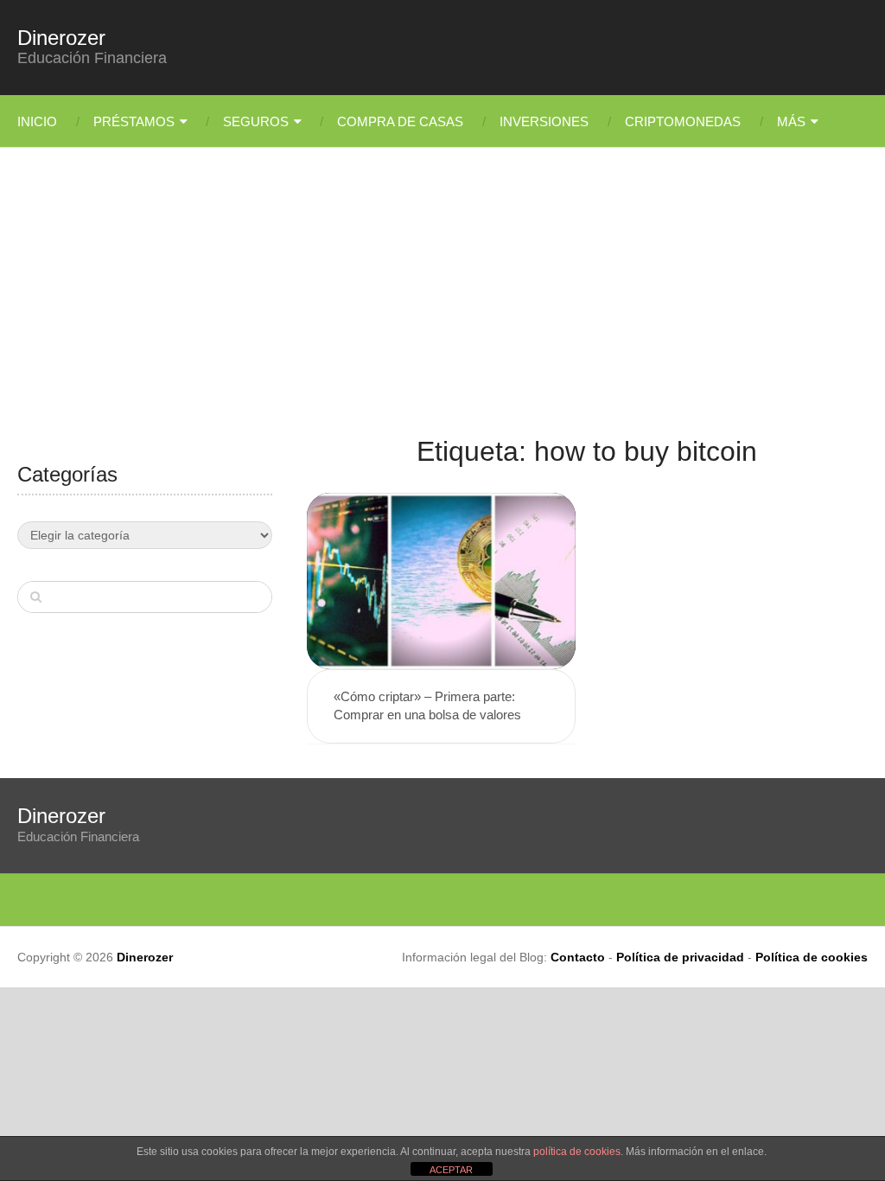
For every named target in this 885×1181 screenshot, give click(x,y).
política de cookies (577, 1152)
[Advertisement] (443, 303)
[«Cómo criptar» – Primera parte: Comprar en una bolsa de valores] (441, 581)
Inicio (37, 121)
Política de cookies (811, 957)
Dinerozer (61, 38)
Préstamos (134, 121)
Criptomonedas (683, 121)
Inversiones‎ (544, 121)
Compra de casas (400, 121)
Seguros (256, 121)
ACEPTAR (451, 1170)
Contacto (578, 957)
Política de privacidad (680, 957)
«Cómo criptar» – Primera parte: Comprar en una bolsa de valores (427, 705)
